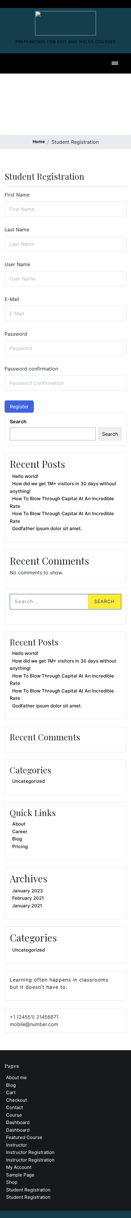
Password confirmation (31, 369)
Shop (11, 1182)
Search (18, 421)
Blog (17, 839)
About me (16, 1077)
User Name (17, 264)
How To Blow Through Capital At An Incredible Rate (62, 502)
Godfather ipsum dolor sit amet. (47, 528)
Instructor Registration (30, 1152)
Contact (14, 1107)
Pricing (20, 846)
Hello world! (25, 476)
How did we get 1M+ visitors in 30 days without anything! (63, 487)
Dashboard (18, 1122)
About (19, 824)
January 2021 (27, 906)
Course (14, 1115)
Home (39, 141)
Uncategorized (28, 781)
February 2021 (28, 898)
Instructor (16, 1145)
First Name (17, 195)
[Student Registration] (65, 21)
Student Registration (28, 1190)
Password (16, 334)
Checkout (16, 1100)
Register (19, 406)
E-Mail (12, 299)
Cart (11, 1092)
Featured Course (24, 1137)
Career (19, 831)
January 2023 (27, 891)
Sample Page (20, 1175)
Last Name (17, 229)
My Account (18, 1167)
